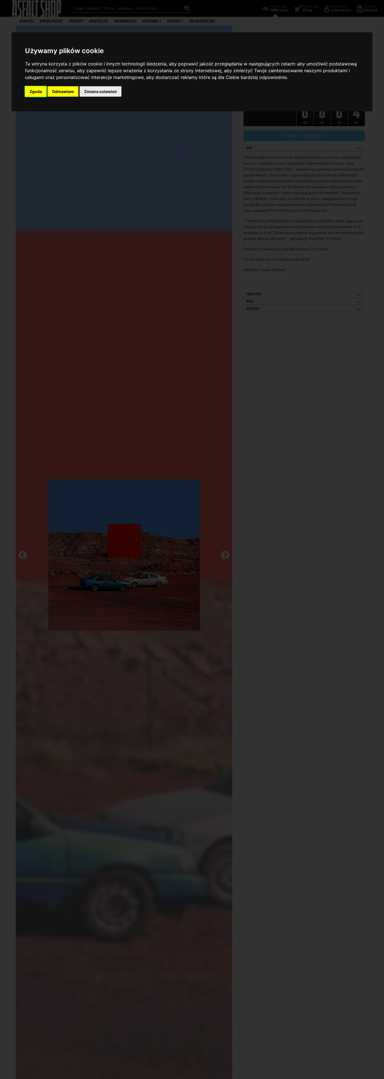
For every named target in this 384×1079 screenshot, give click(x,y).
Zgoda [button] (36, 91)
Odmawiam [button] (63, 91)
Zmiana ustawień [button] (100, 91)
